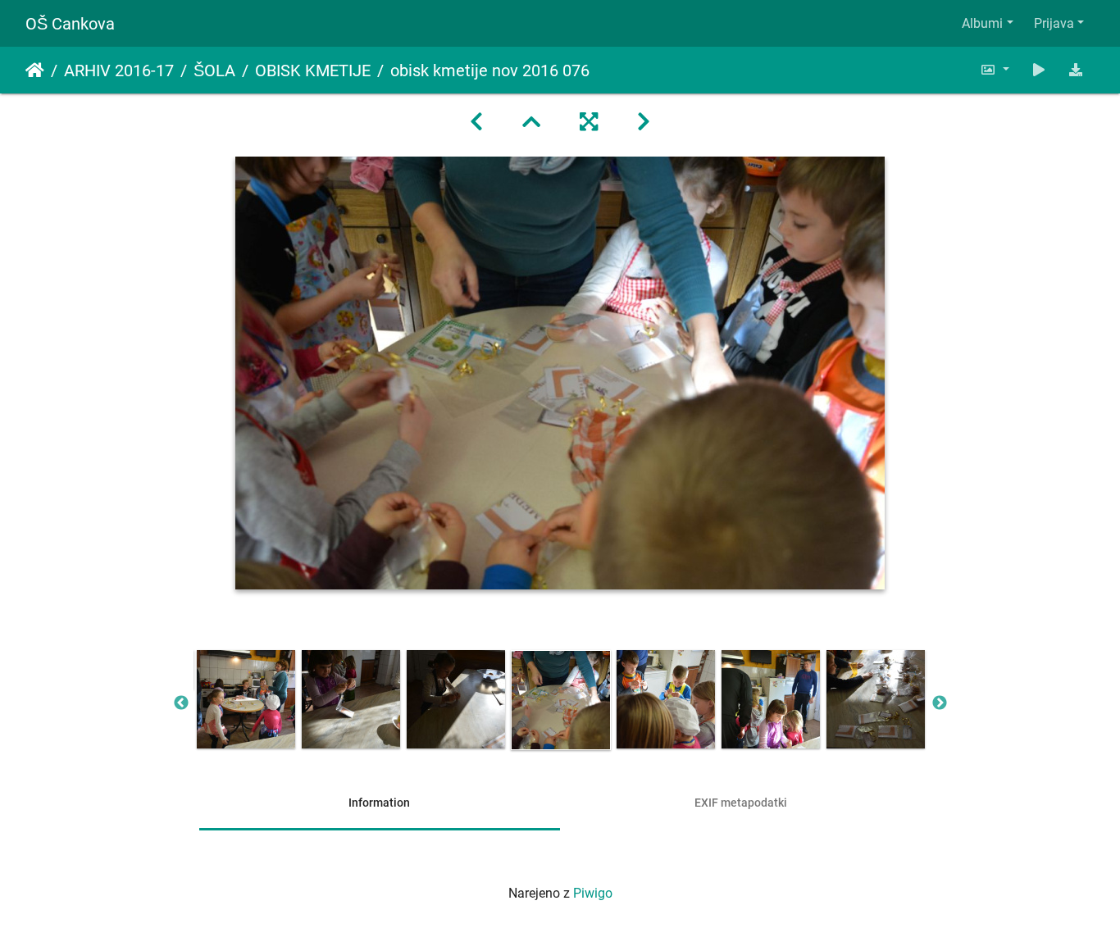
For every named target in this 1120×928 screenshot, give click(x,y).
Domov (34, 70)
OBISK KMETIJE (313, 70)
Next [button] (939, 703)
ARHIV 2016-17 (119, 70)
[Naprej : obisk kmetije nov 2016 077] (643, 122)
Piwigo (592, 893)
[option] (245, 699)
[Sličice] (531, 122)
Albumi (982, 23)
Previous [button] (181, 703)
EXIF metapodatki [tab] (740, 802)
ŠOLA (214, 70)
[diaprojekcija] (1039, 70)
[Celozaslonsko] (588, 122)
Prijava (1054, 23)
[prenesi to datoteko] (1076, 70)
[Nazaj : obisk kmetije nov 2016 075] (476, 122)
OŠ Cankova (70, 24)
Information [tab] (379, 802)
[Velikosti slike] (994, 70)
